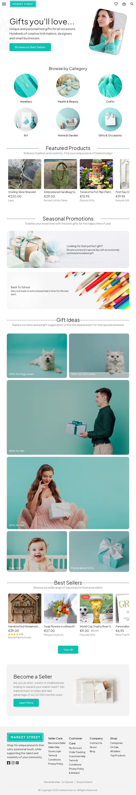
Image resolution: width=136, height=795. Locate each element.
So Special (67, 781)
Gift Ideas (68, 320)
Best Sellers (68, 582)
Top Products (117, 755)
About (93, 747)
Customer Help (77, 756)
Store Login (54, 751)
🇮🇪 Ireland (74, 772)
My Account (75, 747)
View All (68, 649)
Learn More (26, 702)
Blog (92, 751)
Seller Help (54, 747)
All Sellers (115, 751)
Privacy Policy (55, 763)
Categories (116, 742)
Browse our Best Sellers (30, 47)
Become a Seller (57, 742)
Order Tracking (77, 752)
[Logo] (23, 4)
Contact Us (96, 742)
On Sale (114, 747)
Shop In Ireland (84, 781)
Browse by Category (68, 68)
